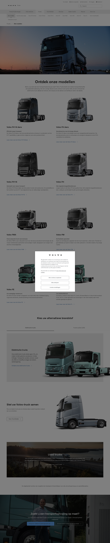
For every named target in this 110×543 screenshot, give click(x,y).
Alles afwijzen (55, 282)
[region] (55, 271)
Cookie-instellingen (55, 287)
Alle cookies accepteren (55, 277)
